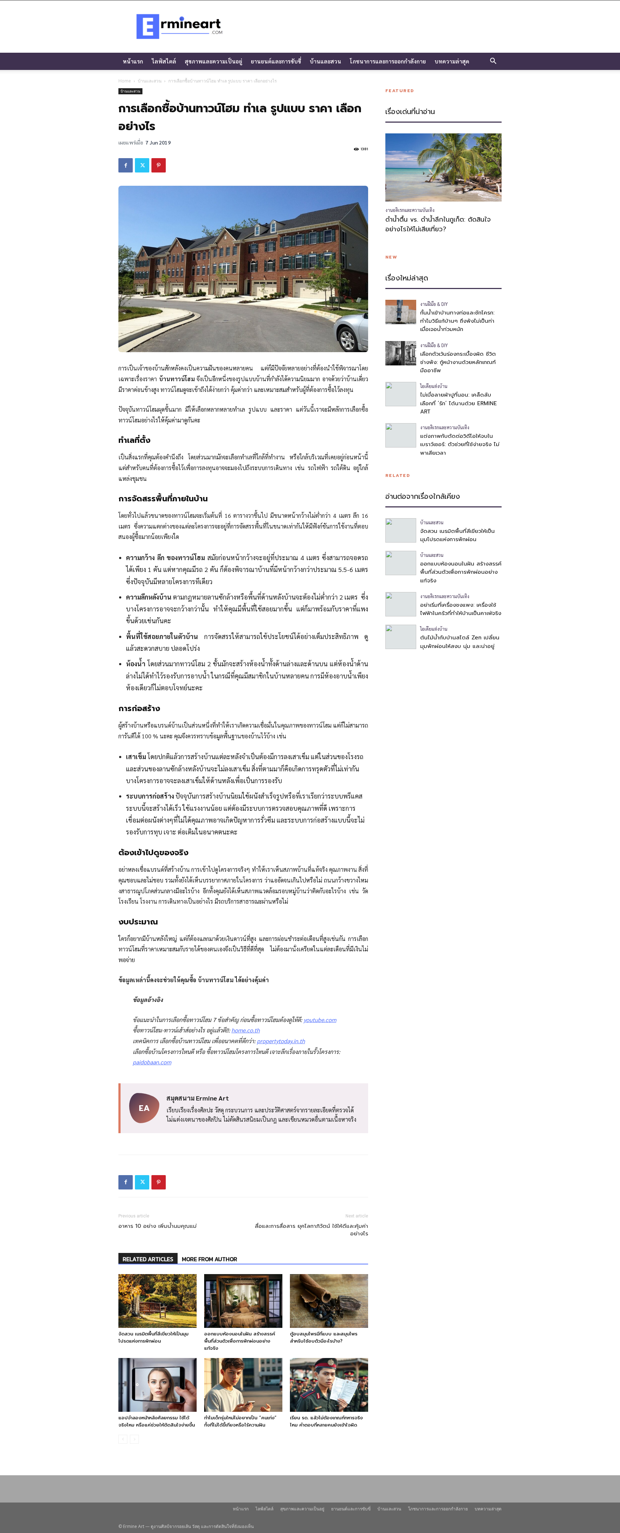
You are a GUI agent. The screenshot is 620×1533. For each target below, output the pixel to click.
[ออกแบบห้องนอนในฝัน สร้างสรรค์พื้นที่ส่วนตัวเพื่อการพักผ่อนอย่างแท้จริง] (243, 1301)
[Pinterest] (158, 165)
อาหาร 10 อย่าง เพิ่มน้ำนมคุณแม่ (157, 1226)
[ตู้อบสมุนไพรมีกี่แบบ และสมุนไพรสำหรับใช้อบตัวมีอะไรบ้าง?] (329, 1301)
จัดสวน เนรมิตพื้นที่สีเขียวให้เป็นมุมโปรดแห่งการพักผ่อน (153, 1337)
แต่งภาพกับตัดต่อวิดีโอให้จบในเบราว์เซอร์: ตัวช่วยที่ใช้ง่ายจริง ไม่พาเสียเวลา (459, 444)
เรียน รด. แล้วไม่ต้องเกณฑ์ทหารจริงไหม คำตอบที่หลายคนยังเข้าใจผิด (326, 1421)
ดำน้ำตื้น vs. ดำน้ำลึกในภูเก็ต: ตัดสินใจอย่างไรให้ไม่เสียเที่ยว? (438, 224)
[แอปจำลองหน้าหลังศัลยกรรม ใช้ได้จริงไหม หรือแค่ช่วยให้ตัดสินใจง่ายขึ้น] (157, 1385)
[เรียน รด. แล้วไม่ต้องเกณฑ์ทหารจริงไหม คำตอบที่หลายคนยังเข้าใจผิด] (329, 1385)
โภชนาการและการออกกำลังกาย (388, 61)
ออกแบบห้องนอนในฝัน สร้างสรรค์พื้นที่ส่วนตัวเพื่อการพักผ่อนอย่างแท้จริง (239, 1341)
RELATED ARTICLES (148, 1259)
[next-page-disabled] (134, 1439)
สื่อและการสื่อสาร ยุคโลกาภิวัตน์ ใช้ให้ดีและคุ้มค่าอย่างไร (311, 1230)
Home (124, 81)
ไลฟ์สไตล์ (164, 61)
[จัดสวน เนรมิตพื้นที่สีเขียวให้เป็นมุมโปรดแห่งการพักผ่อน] (157, 1301)
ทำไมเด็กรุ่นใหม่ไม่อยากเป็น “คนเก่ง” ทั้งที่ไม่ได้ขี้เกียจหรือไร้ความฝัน (240, 1421)
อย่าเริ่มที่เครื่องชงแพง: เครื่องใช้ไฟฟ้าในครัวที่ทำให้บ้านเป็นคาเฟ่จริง (460, 609)
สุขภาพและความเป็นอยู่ (213, 61)
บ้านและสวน (325, 61)
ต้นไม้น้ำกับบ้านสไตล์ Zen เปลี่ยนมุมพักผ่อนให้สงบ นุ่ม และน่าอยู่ (459, 642)
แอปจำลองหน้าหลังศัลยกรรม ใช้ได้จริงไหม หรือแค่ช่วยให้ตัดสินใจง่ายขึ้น (156, 1421)
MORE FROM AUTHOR (209, 1259)
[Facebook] (125, 165)
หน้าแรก (133, 61)
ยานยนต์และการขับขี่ (276, 61)
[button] (493, 62)
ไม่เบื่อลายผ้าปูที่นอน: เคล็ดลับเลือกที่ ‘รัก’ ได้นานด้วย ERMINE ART (458, 403)
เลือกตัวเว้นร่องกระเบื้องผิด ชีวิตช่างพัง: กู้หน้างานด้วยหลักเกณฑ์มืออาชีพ (458, 362)
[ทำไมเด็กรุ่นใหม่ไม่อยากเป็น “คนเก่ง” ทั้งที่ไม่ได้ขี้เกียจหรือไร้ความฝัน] (243, 1385)
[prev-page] (122, 1439)
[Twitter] (142, 165)
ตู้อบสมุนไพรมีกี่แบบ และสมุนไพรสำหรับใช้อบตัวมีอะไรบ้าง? (323, 1337)
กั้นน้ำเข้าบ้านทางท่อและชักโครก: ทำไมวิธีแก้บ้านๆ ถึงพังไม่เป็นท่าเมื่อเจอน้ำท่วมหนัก (457, 321)
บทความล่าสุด (452, 61)
